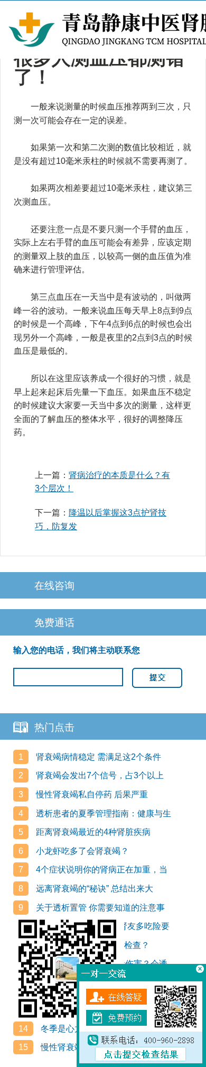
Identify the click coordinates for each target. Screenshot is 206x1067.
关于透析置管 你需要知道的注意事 (99, 907)
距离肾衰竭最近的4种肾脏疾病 (92, 831)
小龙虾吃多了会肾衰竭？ (81, 851)
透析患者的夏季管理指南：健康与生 (102, 813)
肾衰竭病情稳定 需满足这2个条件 (97, 756)
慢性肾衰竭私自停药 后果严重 (91, 794)
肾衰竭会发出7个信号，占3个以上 (99, 775)
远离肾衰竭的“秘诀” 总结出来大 (93, 888)
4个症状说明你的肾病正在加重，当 (100, 869)
